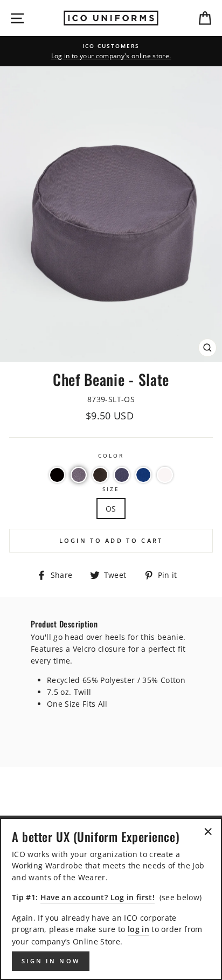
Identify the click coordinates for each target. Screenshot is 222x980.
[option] (111, 51)
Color (111, 455)
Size (111, 489)
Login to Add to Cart (111, 540)
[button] (57, 475)
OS (111, 508)
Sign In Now (51, 961)
